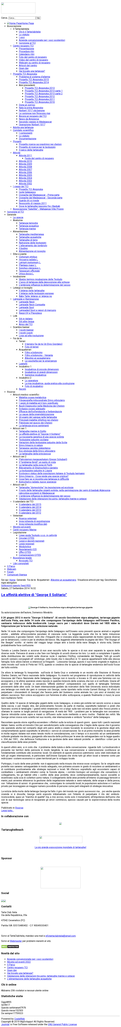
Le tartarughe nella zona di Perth (35, 465)
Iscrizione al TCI (27, 43)
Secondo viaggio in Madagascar (35, 121)
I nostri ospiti (26, 332)
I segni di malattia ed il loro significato (38, 403)
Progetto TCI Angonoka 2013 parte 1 (44, 90)
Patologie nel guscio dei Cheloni (35, 422)
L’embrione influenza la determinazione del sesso (44, 496)
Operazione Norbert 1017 (32, 124)
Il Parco (11, 566)
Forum (10, 572)
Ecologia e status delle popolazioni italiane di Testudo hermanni (52, 473)
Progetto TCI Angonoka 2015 (34, 79)
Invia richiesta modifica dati (33, 524)
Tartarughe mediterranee (31, 234)
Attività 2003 (25, 180)
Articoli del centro (28, 65)
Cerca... (4, 17)
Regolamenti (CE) (28, 549)
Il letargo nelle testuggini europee (36, 293)
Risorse (19, 807)
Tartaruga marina (27, 228)
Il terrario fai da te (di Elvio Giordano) (43, 344)
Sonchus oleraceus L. (30, 268)
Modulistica (25, 546)
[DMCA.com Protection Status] (10, 947)
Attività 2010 (25, 161)
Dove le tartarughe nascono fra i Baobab (39, 206)
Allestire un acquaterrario (37, 358)
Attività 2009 (25, 164)
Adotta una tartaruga (23, 127)
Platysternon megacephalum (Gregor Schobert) (43, 459)
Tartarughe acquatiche (30, 237)
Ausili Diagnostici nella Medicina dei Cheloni (41, 406)
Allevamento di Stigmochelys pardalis (38, 467)
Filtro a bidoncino (33, 352)
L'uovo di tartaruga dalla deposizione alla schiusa (44, 282)
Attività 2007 (25, 169)
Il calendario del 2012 (30, 512)
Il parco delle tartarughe (31, 150)
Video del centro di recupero (33, 59)
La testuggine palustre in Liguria (35, 470)
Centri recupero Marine (24, 529)
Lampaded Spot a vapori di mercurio (37, 310)
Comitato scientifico (23, 130)
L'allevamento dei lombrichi (33, 245)
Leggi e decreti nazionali (31, 541)
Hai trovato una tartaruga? (32, 71)
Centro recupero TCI (23, 45)
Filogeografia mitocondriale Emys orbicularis (42, 400)
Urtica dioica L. (26, 273)
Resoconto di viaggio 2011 (33, 203)
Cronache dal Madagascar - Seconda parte (40, 197)
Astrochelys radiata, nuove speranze (37, 481)
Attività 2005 (25, 175)
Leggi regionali (26, 543)
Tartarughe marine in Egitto (32, 431)
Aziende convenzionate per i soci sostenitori (42, 40)
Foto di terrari (32, 346)
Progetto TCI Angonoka (25, 74)
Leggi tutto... (7, 810)
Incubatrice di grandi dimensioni (41, 372)
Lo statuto (24, 34)
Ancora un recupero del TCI (33, 116)
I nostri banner (26, 330)
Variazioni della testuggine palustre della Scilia (43, 442)
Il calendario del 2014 (30, 507)
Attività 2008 (25, 166)
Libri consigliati (21, 563)
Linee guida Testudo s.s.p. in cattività (38, 535)
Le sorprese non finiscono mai (34, 113)
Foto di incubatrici (34, 386)
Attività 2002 (25, 183)
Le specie (18, 217)
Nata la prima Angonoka (31, 107)
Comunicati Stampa (17, 574)
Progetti (17, 141)
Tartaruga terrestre (28, 223)
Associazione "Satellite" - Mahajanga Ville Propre (38, 209)
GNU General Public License (62, 1024)
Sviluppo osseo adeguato (32, 408)
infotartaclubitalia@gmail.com (60, 935)
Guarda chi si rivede (29, 200)
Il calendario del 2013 (30, 510)
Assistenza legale (22, 557)
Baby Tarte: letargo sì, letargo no (35, 296)
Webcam (11, 569)
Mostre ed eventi (22, 526)
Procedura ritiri (26, 51)
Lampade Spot (26, 307)
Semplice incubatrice (35, 375)
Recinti (22, 389)
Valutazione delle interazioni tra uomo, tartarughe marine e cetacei (53, 498)
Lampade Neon (27, 301)
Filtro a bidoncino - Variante (39, 355)
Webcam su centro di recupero (34, 62)
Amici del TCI (26, 324)
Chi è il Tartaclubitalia (30, 31)
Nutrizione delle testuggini (32, 242)
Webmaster (16, 941)
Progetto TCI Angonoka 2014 (34, 82)
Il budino (23, 248)
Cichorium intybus (28, 256)
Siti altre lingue (26, 321)
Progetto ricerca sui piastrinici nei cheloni (40, 144)
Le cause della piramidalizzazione (36, 414)
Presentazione (26, 48)
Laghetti (23, 363)
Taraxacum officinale (29, 270)
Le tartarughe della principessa (35, 453)
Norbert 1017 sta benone (32, 110)
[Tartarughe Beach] (60, 842)
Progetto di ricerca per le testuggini (37, 147)
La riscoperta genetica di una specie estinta (41, 436)
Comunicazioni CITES (30, 555)
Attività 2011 (25, 155)
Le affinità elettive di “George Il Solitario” (39, 434)
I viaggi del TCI (20, 186)
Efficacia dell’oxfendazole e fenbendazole (40, 411)
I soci (22, 37)
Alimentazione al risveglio (32, 251)
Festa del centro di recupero (39, 158)
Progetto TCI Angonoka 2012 (40, 96)
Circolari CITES (26, 538)
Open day (24, 68)
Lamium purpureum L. (30, 262)
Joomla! (5, 1024)
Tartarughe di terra (28, 240)
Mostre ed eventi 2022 (19, 962)
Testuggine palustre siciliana (33, 439)
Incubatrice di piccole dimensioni (42, 369)
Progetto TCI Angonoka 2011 (40, 99)
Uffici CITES (25, 552)
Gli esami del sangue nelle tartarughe (38, 417)
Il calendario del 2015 (30, 504)
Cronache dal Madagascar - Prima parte (39, 195)
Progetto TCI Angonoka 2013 (40, 88)
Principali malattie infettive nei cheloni (38, 420)
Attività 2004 (25, 178)
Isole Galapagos (27, 192)
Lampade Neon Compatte (32, 304)
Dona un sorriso (27, 104)
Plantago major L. (28, 265)
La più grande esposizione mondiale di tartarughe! (60, 847)
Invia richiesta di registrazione (34, 521)
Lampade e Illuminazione (26, 299)
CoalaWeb (19, 1018)
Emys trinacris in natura (31, 445)
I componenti (25, 133)
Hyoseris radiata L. (28, 259)
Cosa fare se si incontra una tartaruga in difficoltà (44, 479)
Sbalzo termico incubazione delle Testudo (40, 279)
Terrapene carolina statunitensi (34, 448)
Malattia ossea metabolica (32, 397)
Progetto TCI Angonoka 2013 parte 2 (44, 93)
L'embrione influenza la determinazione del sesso (44, 285)
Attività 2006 (25, 172)
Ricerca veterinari (28, 518)
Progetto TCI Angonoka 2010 (40, 102)
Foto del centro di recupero (33, 57)
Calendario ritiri (26, 54)
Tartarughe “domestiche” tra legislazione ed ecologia (46, 487)
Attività (16, 152)
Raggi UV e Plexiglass (30, 313)
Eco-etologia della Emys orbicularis (37, 451)
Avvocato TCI (26, 560)
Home (12, 580)
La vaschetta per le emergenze (41, 361)
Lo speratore (31, 380)
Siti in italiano (26, 318)
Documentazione (27, 138)
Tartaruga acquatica (29, 225)
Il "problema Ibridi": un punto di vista (37, 462)
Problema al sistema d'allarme (34, 76)
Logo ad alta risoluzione (31, 335)
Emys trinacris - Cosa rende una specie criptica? (43, 476)
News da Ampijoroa (29, 119)
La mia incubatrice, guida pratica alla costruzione (50, 383)
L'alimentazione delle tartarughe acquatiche (29, 978)
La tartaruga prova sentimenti (34, 425)
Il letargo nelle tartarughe (32, 290)
